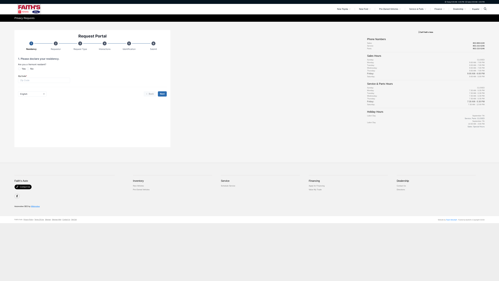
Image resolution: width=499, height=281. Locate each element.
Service (225, 180)
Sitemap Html (56, 220)
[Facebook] (17, 196)
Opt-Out (74, 220)
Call (426, 32)
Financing (314, 180)
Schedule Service (228, 186)
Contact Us (24, 187)
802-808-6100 (479, 43)
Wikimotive (35, 206)
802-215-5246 (479, 46)
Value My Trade (315, 190)
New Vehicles (138, 186)
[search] (485, 9)
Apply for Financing (317, 186)
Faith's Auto (18, 220)
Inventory (138, 180)
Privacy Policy (28, 220)
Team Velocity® (451, 220)
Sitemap (48, 220)
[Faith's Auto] (36, 9)
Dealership (403, 180)
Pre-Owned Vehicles (141, 190)
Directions (401, 190)
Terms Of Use (39, 220)
